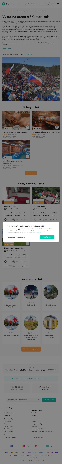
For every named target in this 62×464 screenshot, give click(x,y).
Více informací (37, 233)
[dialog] (31, 232)
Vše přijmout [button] (47, 237)
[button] (16, 237)
